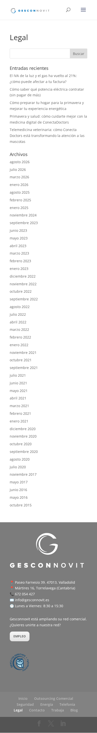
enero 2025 (19, 207)
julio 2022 (18, 314)
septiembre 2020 (24, 451)
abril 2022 (18, 322)
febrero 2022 (20, 337)
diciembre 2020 (23, 428)
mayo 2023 (19, 238)
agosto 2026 (20, 161)
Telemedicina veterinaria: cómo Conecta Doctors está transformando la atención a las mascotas (47, 135)
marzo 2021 (19, 405)
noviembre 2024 (23, 215)
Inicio (23, 698)
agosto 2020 (20, 459)
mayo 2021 (19, 390)
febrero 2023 (20, 261)
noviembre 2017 (23, 474)
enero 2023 (19, 268)
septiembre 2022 (24, 299)
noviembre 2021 (23, 352)
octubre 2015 (21, 505)
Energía (46, 704)
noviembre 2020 (23, 436)
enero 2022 (19, 344)
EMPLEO (19, 636)
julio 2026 (18, 169)
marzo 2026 (19, 177)
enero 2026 (19, 184)
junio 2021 (18, 383)
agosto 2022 (20, 306)
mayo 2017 (19, 482)
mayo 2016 (19, 497)
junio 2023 (18, 230)
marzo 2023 (19, 253)
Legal (18, 710)
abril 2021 (18, 398)
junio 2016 (18, 489)
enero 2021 (19, 421)
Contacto (37, 710)
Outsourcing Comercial (53, 698)
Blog (74, 710)
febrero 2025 (20, 200)
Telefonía (67, 704)
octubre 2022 (21, 291)
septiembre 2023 (24, 222)
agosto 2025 (20, 192)
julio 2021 (18, 375)
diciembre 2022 (23, 276)
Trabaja (57, 710)
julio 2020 (18, 467)
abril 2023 (18, 245)
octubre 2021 (21, 360)
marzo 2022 (19, 329)
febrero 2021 (20, 413)
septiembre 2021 (24, 367)
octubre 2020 (21, 444)
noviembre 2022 (23, 284)
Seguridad (25, 704)
